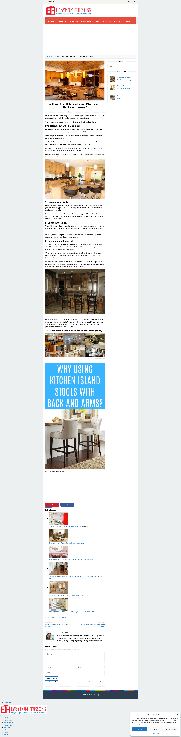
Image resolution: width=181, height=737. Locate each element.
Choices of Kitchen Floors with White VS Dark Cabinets (67, 595)
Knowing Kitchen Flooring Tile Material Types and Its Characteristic (71, 612)
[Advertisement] (90, 39)
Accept (140, 729)
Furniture (63, 617)
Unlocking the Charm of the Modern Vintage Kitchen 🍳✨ (68, 526)
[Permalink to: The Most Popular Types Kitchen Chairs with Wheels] (58, 535)
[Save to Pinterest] (52, 505)
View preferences (170, 729)
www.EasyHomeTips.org (90, 695)
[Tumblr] (134, 2)
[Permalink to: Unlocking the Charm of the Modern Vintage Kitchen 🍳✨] (58, 519)
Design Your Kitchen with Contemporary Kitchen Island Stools (58, 624)
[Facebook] (129, 2)
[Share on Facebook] (67, 505)
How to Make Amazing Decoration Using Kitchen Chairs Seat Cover (71, 559)
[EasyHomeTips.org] (68, 10)
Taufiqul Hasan (63, 632)
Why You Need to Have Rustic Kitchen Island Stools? (92, 624)
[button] (177, 715)
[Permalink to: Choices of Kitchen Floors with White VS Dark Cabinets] (58, 587)
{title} (154, 733)
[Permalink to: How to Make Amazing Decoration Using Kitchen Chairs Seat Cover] (58, 552)
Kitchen (53, 617)
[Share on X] (82, 505)
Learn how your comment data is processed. (86, 682)
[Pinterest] (131, 2)
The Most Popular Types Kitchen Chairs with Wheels (66, 543)
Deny (155, 729)
